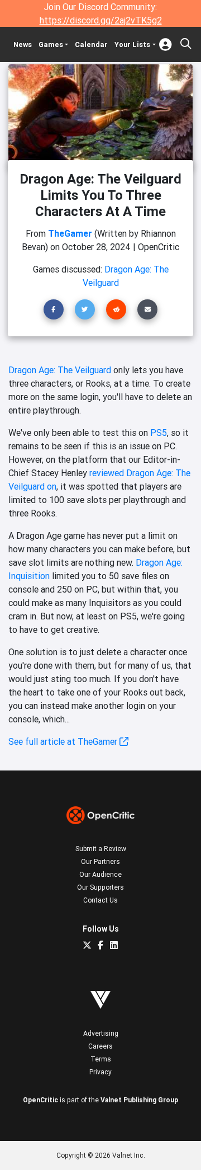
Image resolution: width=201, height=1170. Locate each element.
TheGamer (70, 233)
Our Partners (100, 861)
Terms (100, 1059)
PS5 (158, 432)
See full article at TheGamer (63, 741)
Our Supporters (100, 887)
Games (51, 44)
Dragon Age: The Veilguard (59, 369)
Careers (100, 1046)
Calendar (91, 44)
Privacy (100, 1072)
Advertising (100, 1033)
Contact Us (100, 900)
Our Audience (100, 874)
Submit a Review (100, 848)
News (22, 44)
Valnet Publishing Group (139, 1100)
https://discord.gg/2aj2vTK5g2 (101, 20)
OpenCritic (40, 1100)
